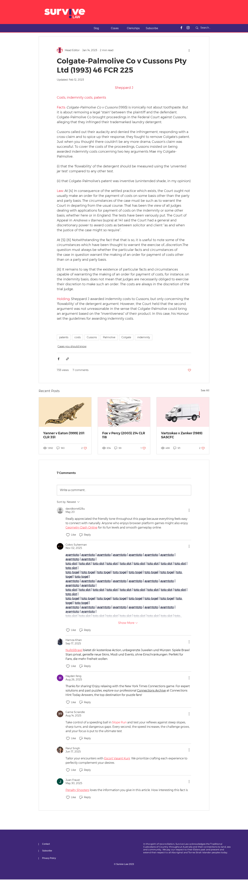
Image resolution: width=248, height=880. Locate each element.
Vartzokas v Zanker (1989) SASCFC (181, 435)
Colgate (126, 337)
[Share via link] (67, 359)
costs (77, 337)
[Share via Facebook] (58, 359)
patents (63, 337)
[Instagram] (188, 28)
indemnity (143, 337)
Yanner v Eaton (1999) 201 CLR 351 (63, 435)
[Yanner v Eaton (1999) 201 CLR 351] (65, 412)
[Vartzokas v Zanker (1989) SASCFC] (183, 412)
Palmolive (109, 337)
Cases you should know (72, 346)
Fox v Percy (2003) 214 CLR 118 (123, 435)
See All (205, 390)
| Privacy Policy (47, 858)
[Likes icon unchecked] (68, 535)
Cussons (92, 337)
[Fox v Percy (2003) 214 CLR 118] (124, 412)
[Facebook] (181, 28)
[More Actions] (189, 510)
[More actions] (189, 50)
